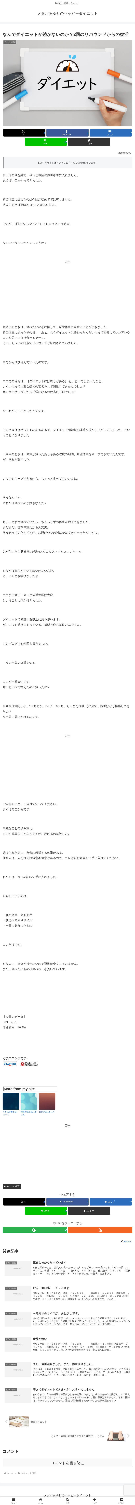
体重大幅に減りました (29, 1113)
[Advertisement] (67, 288)
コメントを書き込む (67, 1463)
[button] (89, 142)
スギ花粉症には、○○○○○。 (10, 1113)
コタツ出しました (47, 1112)
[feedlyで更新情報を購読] (35, 1230)
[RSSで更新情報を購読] (100, 1230)
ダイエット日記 (13, 1186)
